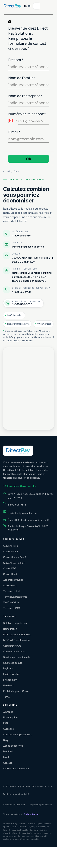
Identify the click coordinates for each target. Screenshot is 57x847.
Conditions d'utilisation (14, 804)
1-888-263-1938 (21, 292)
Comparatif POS (12, 645)
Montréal (8, 751)
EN (29, 6)
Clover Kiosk (10, 574)
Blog (5, 740)
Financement (10, 679)
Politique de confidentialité (16, 794)
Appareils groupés (13, 579)
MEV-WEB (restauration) (16, 640)
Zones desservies (13, 745)
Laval (6, 757)
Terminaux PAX (11, 608)
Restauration (10, 628)
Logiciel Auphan (11, 674)
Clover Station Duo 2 (14, 557)
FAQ (5, 723)
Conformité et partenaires (17, 734)
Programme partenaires (40, 804)
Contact (7, 762)
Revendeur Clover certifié (21, 486)
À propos (8, 712)
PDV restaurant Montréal (17, 634)
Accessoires (10, 585)
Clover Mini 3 (10, 551)
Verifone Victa (11, 602)
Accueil (6, 171)
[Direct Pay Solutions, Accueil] (12, 6)
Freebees (8, 685)
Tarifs (6, 696)
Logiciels (8, 668)
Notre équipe (10, 717)
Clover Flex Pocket (13, 563)
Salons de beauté (12, 662)
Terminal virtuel (11, 591)
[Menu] (36, 6)
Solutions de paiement (15, 623)
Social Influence (31, 814)
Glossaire (8, 728)
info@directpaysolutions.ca (28, 246)
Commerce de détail (14, 651)
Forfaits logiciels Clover (16, 691)
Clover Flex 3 (10, 545)
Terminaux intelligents (15, 596)
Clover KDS (9, 568)
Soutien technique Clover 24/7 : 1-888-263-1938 (28, 528)
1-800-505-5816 (21, 235)
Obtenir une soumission (16, 768)
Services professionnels (16, 657)
